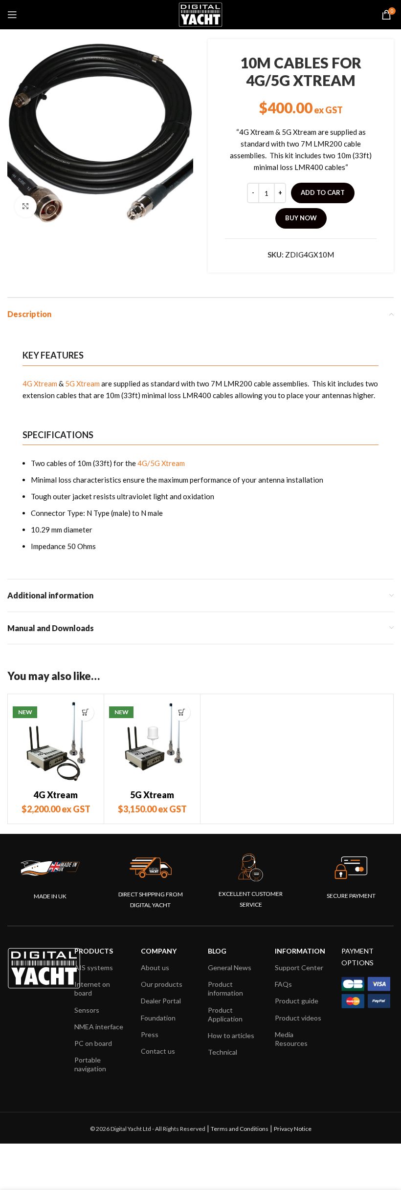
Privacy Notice (293, 1128)
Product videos (298, 1018)
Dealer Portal (161, 1001)
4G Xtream (39, 383)
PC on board (93, 1043)
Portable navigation (90, 1064)
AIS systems (93, 967)
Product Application (225, 1014)
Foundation (158, 1018)
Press (149, 1034)
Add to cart (323, 192)
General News (229, 967)
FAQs (283, 984)
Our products (161, 984)
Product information (225, 988)
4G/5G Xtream (161, 463)
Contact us (158, 1051)
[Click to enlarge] (26, 206)
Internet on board (92, 988)
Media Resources (291, 1038)
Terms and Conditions (239, 1128)
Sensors (86, 1010)
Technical (222, 1052)
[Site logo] (200, 13)
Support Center (299, 967)
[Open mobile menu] (12, 14)
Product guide (296, 1001)
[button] (85, 712)
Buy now (301, 218)
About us (155, 967)
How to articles (231, 1035)
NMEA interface (98, 1026)
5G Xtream (82, 383)
